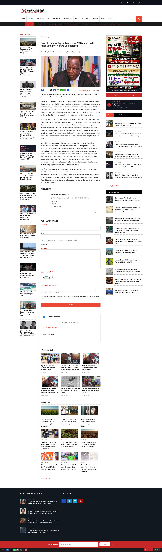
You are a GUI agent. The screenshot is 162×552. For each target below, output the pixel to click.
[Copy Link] (21, 550)
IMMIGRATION (40, 18)
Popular (119, 114)
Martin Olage (71, 52)
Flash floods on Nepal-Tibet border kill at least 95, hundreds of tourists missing (128, 135)
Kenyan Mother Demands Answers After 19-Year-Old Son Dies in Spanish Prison (28, 333)
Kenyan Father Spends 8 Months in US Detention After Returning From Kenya (46, 24)
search (139, 19)
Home (23, 18)
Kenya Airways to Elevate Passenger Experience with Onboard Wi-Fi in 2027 (127, 155)
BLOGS (77, 18)
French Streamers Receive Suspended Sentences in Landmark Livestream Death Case (128, 241)
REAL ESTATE (56, 18)
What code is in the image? (49, 285)
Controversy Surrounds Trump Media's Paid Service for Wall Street (27, 274)
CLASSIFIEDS (94, 18)
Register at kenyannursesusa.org (124, 95)
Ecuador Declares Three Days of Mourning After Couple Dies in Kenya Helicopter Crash (27, 135)
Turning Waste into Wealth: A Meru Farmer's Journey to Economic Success (69, 444)
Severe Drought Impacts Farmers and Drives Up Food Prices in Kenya (88, 444)
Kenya (48, 37)
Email (42, 233)
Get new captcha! (41, 281)
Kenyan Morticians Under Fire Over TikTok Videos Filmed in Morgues (69, 422)
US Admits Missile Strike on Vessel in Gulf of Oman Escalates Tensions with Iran (26, 93)
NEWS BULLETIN (68, 18)
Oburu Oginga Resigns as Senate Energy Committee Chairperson (28, 216)
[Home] (32, 11)
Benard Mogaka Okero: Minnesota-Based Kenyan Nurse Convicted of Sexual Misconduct (43, 521)
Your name (44, 224)
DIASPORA (31, 18)
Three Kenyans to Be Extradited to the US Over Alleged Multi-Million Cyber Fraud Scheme (128, 281)
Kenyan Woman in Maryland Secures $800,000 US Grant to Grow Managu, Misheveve (42, 512)
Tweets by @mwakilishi (113, 186)
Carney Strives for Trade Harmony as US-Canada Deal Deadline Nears (26, 176)
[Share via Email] (17, 550)
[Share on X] (11, 550)
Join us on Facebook (51, 327)
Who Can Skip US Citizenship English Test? (26, 294)
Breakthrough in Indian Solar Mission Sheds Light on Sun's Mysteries (126, 251)
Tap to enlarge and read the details (125, 90)
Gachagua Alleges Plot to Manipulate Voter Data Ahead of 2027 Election (69, 467)
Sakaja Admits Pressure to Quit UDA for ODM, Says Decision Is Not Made (49, 467)
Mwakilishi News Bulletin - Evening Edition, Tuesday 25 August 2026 (27, 156)
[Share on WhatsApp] (14, 550)
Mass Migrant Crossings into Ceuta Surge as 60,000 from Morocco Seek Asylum (128, 220)
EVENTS (103, 18)
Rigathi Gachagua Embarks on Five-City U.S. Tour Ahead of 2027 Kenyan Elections (128, 145)
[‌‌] (121, 2)
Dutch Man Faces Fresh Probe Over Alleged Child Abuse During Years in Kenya (88, 423)
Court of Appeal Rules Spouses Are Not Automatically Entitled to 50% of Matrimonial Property (127, 210)
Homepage (44, 244)
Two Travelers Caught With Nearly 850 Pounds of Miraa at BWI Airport (28, 114)
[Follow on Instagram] (26, 550)
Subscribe (149, 549)
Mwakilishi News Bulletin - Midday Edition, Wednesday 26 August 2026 (128, 166)
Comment (44, 248)
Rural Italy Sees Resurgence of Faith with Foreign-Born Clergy (27, 50)
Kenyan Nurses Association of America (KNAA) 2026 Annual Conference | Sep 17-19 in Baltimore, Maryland (100, 24)
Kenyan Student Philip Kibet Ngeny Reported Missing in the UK (126, 261)
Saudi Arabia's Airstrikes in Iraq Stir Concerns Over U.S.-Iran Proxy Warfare (127, 199)
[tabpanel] (124, 147)
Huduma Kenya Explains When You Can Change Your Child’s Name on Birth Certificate (89, 468)
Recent (110, 114)
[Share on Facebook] (7, 550)
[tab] (110, 115)
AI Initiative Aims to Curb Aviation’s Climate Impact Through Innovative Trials (127, 271)
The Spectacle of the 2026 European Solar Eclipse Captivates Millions (126, 291)
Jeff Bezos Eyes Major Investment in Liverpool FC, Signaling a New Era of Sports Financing (127, 230)
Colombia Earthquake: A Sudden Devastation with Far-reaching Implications (28, 196)
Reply (94, 212)
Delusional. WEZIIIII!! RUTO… (61, 195)
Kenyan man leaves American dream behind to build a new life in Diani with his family (42, 502)
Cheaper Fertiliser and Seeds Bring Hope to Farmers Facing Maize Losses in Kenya (48, 423)
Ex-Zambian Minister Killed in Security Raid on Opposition (27, 235)
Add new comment (84, 90)
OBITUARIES (85, 18)
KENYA (48, 18)
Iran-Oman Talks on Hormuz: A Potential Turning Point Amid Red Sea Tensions (27, 254)
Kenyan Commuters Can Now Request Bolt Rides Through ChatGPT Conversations (27, 71)
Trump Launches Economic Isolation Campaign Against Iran (27, 313)
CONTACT (111, 18)
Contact (157, 549)
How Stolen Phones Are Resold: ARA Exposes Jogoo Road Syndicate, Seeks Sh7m (48, 445)
